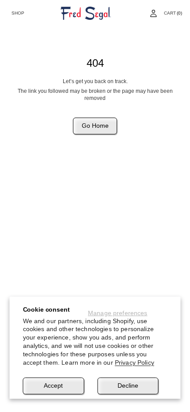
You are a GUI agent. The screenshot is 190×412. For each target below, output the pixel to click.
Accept (53, 385)
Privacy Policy (134, 362)
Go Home (95, 125)
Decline (128, 385)
